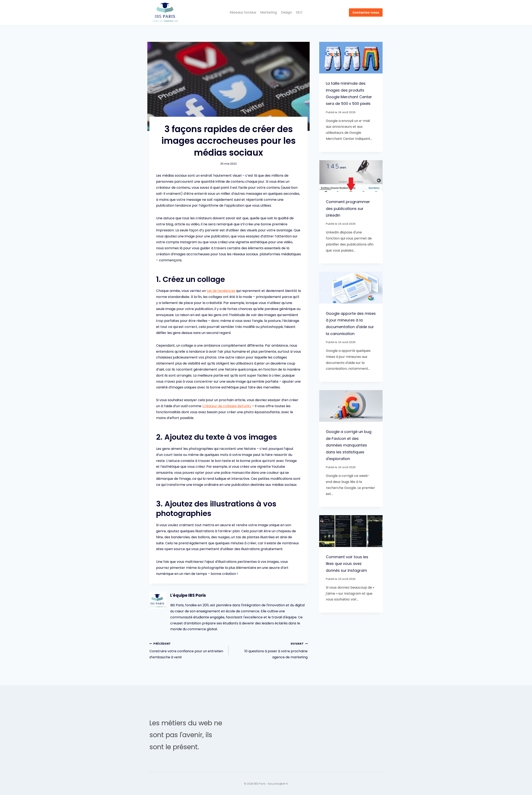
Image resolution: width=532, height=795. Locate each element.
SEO (299, 12)
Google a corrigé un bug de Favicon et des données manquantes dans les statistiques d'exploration (348, 445)
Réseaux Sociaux (243, 12)
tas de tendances (221, 290)
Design (286, 12)
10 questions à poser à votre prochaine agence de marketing (276, 651)
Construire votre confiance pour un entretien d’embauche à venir (186, 651)
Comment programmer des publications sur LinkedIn (348, 208)
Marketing (268, 12)
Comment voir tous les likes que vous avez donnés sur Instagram (347, 563)
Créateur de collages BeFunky (226, 406)
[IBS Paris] (165, 12)
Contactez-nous (365, 12)
